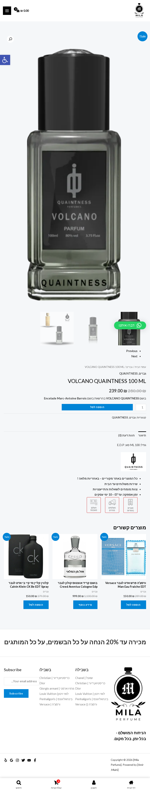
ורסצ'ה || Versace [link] (86, 704)
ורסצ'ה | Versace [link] (49, 704)
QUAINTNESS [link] (128, 373)
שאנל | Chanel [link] (84, 678)
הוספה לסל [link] (133, 604)
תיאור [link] (142, 435)
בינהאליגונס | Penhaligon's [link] (91, 699)
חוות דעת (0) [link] (126, 435)
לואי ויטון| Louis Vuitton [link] (54, 693)
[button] (10, 39)
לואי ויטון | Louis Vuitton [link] (90, 693)
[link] (5, 60)
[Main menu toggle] (7, 10)
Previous (132, 351)
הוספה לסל (97, 407)
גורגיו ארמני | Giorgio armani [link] (56, 688)
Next (134, 356)
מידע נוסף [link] (85, 604)
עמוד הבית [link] (140, 366)
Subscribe (16, 693)
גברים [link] (129, 366)
